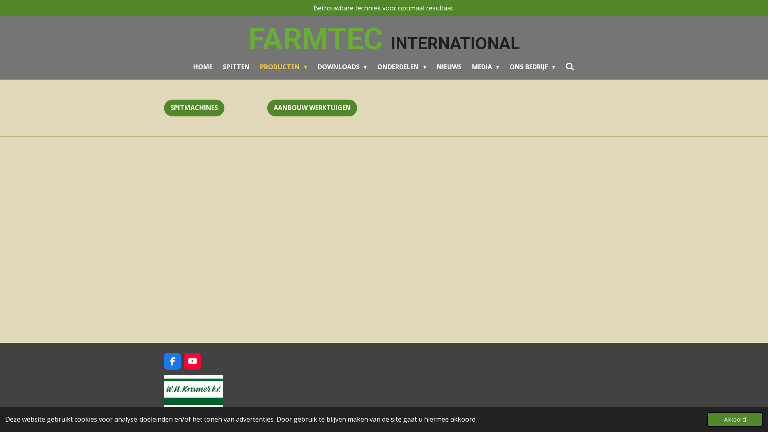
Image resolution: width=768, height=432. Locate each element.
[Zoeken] (570, 66)
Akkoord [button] (735, 419)
